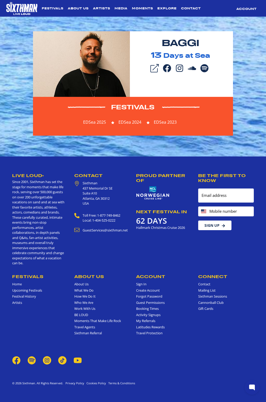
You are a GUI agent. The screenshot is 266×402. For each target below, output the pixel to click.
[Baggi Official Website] (81, 63)
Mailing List (207, 290)
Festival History (24, 296)
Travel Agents (84, 327)
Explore (167, 8)
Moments (142, 8)
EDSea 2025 (94, 122)
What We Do (84, 290)
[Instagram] (179, 68)
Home (17, 284)
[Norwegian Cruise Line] (153, 193)
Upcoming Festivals (27, 290)
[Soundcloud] (192, 68)
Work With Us (84, 308)
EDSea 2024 (129, 122)
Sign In (141, 284)
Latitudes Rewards (150, 327)
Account (246, 9)
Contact (191, 8)
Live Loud (28, 175)
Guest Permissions (150, 302)
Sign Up (212, 225)
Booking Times (147, 308)
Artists (101, 8)
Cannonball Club (211, 302)
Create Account (148, 290)
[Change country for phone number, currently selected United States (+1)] (203, 211)
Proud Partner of (160, 178)
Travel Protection (149, 333)
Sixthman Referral (88, 333)
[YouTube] (78, 359)
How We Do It (85, 296)
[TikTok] (62, 359)
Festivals (52, 8)
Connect (213, 276)
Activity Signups (148, 314)
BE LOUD (81, 314)
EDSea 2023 (165, 122)
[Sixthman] (21, 8)
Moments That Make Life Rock (97, 320)
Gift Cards (205, 308)
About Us (78, 8)
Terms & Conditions (121, 383)
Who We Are (83, 302)
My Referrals (145, 320)
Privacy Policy (74, 383)
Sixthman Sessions (212, 296)
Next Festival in (161, 211)
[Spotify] (204, 68)
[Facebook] (167, 68)
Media (121, 8)
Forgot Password (149, 296)
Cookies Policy (95, 383)
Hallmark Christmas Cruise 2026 (160, 227)
